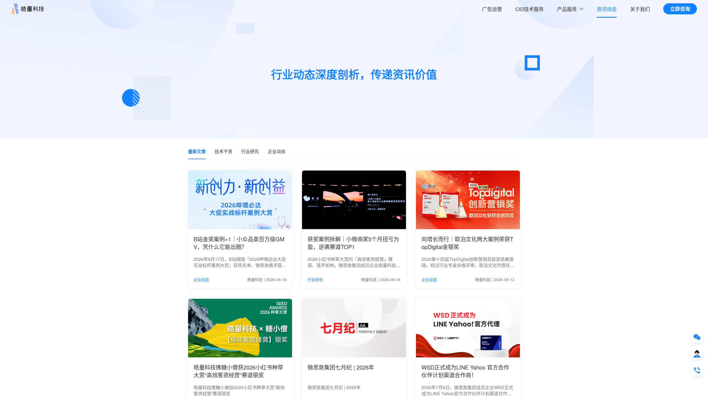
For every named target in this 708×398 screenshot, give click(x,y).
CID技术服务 (529, 8)
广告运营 (492, 8)
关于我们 (640, 8)
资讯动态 (607, 8)
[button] (570, 9)
